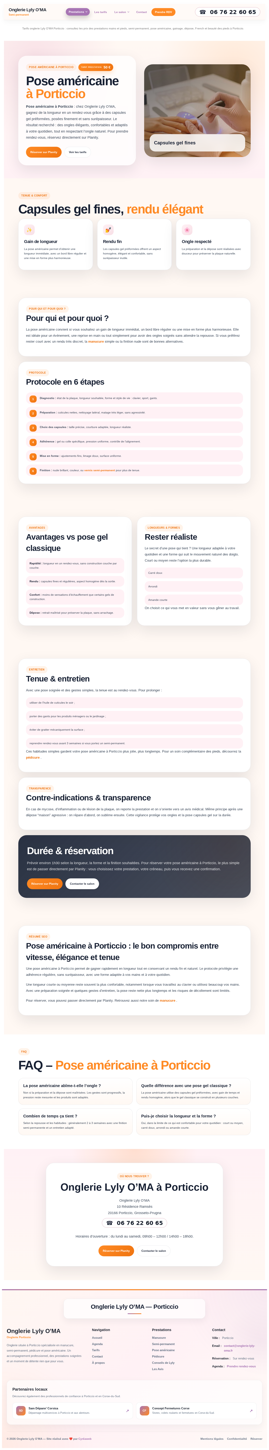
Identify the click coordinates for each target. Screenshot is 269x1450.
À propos (98, 1362)
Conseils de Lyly (163, 1362)
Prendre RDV (163, 12)
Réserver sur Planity (43, 152)
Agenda (97, 1344)
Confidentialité (237, 1438)
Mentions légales (212, 1438)
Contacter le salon (82, 883)
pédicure (33, 757)
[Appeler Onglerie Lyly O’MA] (227, 12)
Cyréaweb (85, 1438)
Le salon (120, 12)
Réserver (256, 1438)
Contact (141, 12)
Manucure (159, 1337)
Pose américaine (163, 1350)
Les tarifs (100, 12)
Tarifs (96, 1350)
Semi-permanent (163, 1344)
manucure (96, 341)
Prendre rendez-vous (241, 1366)
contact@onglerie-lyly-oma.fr (239, 1348)
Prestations (76, 11)
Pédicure (158, 1356)
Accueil (97, 1337)
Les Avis (157, 1369)
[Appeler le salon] (134, 1223)
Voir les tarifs (77, 152)
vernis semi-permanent (100, 470)
